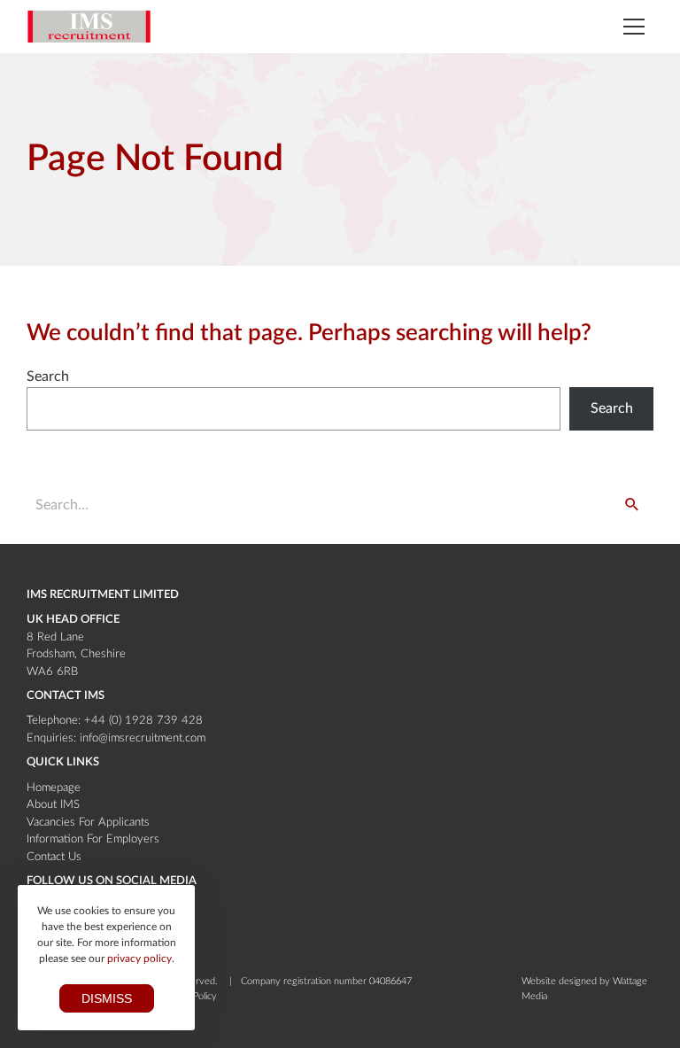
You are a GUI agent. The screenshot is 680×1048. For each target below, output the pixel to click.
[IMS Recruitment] (89, 26)
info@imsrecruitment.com (142, 738)
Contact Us (54, 857)
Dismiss (106, 998)
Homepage (54, 788)
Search (48, 376)
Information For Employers (93, 839)
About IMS (53, 805)
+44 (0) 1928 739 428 (143, 720)
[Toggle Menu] (634, 27)
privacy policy (139, 958)
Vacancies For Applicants (88, 822)
